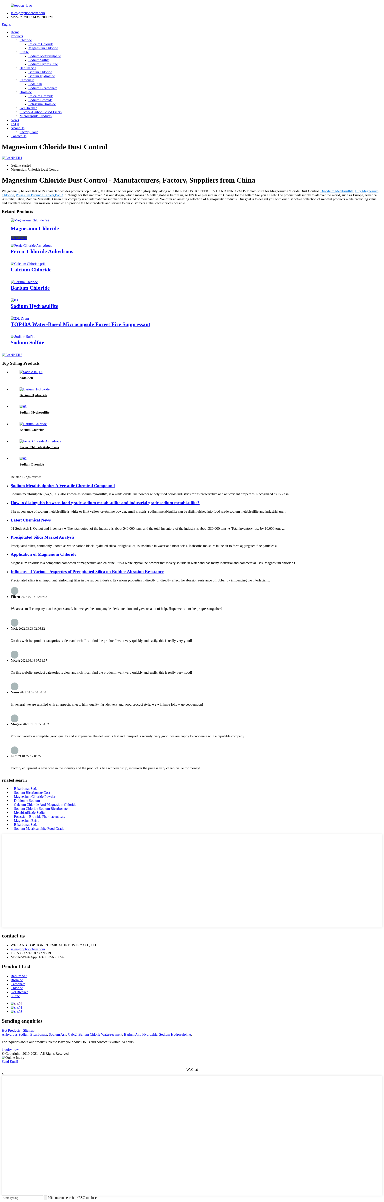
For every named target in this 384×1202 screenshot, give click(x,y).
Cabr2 (72, 1034)
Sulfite (24, 52)
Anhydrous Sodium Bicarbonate (24, 1034)
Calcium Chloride (40, 44)
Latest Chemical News (31, 520)
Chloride (26, 40)
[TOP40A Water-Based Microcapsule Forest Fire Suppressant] (20, 318)
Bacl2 (59, 195)
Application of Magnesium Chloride (43, 554)
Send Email (10, 1061)
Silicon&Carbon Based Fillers (41, 112)
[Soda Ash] (31, 372)
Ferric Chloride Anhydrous (42, 251)
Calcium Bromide (40, 96)
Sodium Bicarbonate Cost (32, 792)
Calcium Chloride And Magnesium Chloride (45, 804)
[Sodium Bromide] (23, 458)
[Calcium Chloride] (28, 264)
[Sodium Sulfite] (23, 336)
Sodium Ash (57, 1034)
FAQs (15, 124)
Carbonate (27, 80)
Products (17, 36)
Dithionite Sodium (27, 800)
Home (15, 32)
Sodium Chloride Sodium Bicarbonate (41, 808)
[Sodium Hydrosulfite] (14, 300)
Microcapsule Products (36, 116)
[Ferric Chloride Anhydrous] (31, 245)
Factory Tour (29, 132)
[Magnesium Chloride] (30, 220)
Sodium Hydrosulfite (43, 64)
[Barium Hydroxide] (35, 389)
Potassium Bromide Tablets (35, 195)
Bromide (26, 92)
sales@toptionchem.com (28, 13)
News (15, 120)
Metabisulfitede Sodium (30, 812)
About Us (17, 128)
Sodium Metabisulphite (44, 56)
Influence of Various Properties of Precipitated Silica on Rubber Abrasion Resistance (87, 571)
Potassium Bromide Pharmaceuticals (39, 816)
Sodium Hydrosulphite (175, 1034)
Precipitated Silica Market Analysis (42, 537)
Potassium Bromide (42, 104)
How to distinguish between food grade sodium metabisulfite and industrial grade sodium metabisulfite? (105, 502)
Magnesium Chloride (43, 48)
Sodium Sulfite (38, 60)
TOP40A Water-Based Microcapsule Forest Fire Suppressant (80, 324)
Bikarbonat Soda (26, 788)
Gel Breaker (28, 108)
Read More (19, 238)
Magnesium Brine (26, 820)
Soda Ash (35, 84)
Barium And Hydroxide (140, 1034)
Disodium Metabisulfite (336, 191)
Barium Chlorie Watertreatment (100, 1034)
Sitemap (28, 1030)
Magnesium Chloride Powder (34, 796)
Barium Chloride (40, 72)
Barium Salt (28, 68)
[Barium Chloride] (24, 282)
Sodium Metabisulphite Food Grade (39, 828)
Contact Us (18, 136)
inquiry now (10, 1049)
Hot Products (11, 1030)
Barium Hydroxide (41, 76)
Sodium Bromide (40, 100)
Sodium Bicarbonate (42, 88)
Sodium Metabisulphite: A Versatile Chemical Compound (63, 485)
